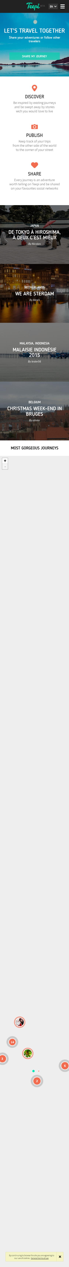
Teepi (35, 6)
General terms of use (40, 1258)
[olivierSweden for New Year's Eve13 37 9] (19, 1022)
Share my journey (34, 56)
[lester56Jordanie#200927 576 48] (27, 1053)
